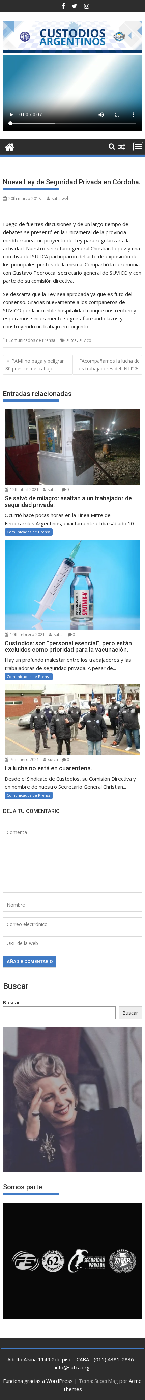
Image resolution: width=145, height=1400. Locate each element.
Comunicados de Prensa (31, 340)
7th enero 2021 (24, 759)
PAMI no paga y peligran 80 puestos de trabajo (35, 364)
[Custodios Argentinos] (10, 146)
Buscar (11, 1002)
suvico (85, 340)
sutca (71, 340)
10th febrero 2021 (27, 634)
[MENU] (138, 146)
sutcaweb (61, 198)
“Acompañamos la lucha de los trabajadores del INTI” (109, 364)
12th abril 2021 (24, 489)
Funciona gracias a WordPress (38, 1380)
